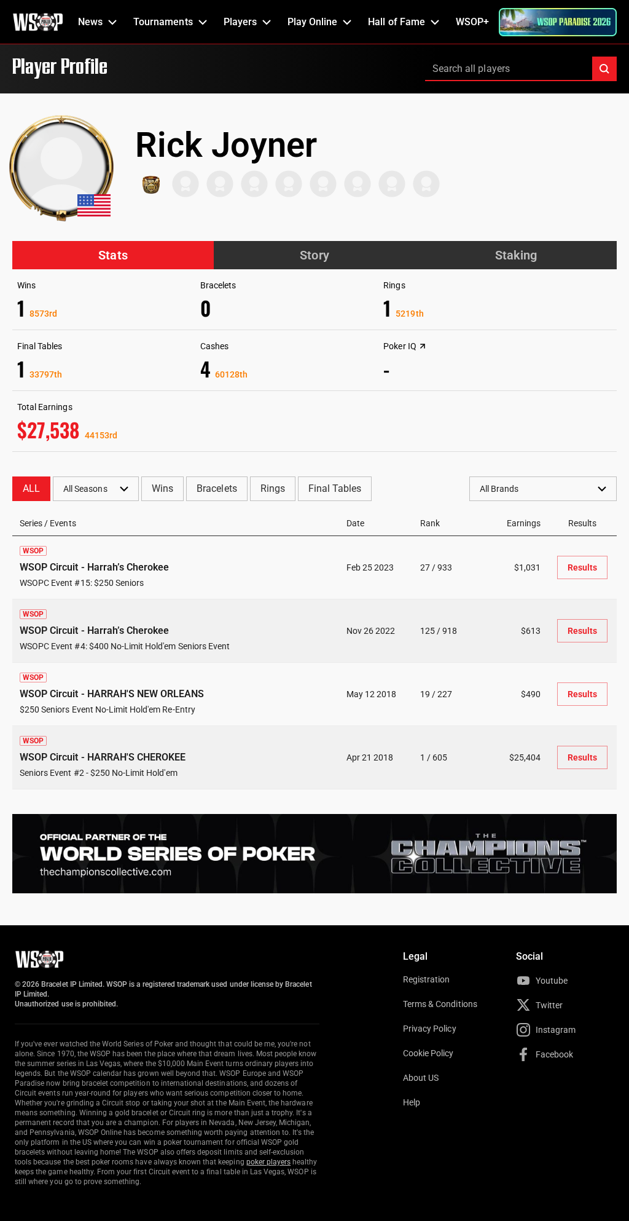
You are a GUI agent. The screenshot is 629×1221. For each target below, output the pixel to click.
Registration (426, 979)
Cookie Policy (428, 1053)
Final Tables (334, 488)
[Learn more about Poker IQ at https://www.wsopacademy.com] (422, 346)
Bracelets (216, 488)
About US (421, 1078)
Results (582, 567)
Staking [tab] (516, 255)
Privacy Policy (429, 1028)
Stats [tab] (112, 255)
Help (411, 1102)
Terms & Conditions (440, 1004)
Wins (162, 488)
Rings (272, 488)
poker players (268, 1162)
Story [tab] (314, 255)
